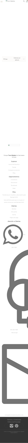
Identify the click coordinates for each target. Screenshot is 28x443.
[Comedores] (7, 35)
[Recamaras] (7, 40)
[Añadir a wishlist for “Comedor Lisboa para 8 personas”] (21, 129)
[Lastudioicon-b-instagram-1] (11, 426)
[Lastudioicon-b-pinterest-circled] (17, 426)
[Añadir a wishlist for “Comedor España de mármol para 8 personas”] (21, 91)
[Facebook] (6, 426)
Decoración (7, 47)
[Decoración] (7, 45)
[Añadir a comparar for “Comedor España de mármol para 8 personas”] (24, 91)
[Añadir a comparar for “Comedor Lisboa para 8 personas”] (24, 129)
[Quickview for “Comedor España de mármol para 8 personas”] (14, 79)
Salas (7, 32)
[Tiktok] (22, 426)
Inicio (14, 16)
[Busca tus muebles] (24, 1)
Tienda (14, 20)
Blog (14, 192)
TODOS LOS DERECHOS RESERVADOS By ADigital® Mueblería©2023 (14, 432)
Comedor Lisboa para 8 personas (11, 133)
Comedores (7, 37)
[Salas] (7, 30)
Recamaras (7, 42)
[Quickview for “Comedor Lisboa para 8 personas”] (14, 117)
